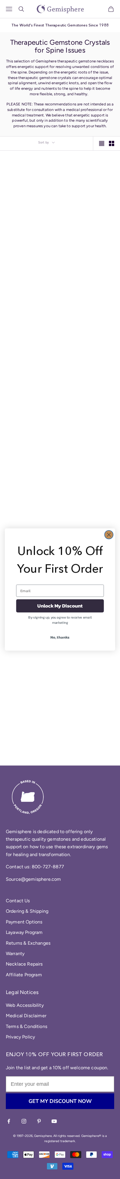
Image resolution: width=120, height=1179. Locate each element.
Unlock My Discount (60, 606)
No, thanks (60, 637)
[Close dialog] (109, 535)
